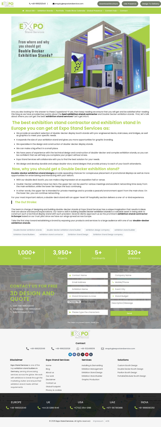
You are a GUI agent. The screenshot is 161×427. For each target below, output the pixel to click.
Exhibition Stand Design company (108, 234)
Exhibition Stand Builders (24, 234)
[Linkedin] (70, 354)
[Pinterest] (87, 354)
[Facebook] (74, 354)
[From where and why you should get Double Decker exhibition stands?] (80, 62)
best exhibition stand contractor (79, 114)
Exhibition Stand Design (78, 234)
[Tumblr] (91, 354)
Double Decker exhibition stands (95, 211)
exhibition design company (98, 230)
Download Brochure (108, 4)
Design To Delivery (150, 4)
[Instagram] (82, 354)
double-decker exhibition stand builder (64, 230)
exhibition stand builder (125, 230)
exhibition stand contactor (51, 234)
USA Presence (130, 4)
